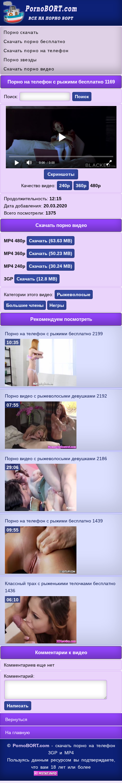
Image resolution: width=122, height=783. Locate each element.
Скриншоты (61, 174)
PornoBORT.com (31, 745)
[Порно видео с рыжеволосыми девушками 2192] (40, 447)
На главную (17, 732)
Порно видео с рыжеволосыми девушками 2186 (56, 458)
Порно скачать (21, 32)
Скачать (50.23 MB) (50, 253)
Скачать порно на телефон (36, 50)
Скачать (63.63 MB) (50, 240)
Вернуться (16, 719)
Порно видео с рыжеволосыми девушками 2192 (56, 396)
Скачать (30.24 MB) (50, 266)
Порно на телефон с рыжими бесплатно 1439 (54, 520)
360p (81, 185)
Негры (56, 305)
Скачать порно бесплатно (34, 41)
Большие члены (25, 305)
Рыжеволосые (73, 294)
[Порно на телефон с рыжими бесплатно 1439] (40, 572)
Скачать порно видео (29, 68)
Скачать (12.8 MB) (37, 278)
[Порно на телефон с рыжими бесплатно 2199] (40, 384)
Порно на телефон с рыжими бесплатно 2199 (54, 333)
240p (64, 185)
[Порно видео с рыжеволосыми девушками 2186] (40, 509)
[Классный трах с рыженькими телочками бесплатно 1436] (40, 641)
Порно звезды (20, 59)
